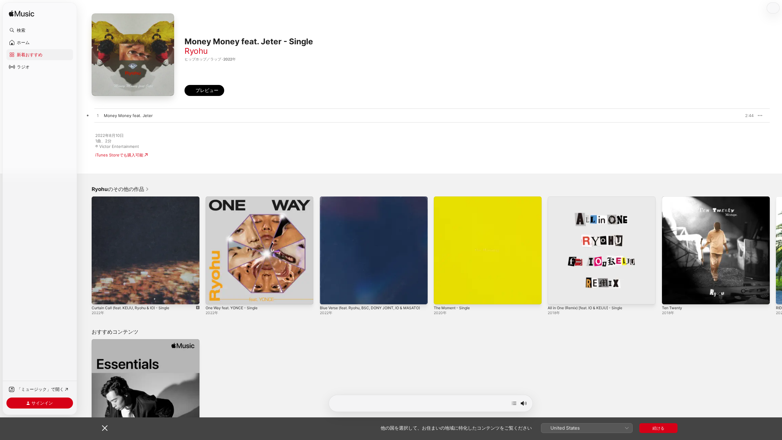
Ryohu (196, 51)
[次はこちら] (514, 403)
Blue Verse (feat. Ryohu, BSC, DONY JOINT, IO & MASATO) (366, 201)
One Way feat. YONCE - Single (235, 198)
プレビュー (746, 115)
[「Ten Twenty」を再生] (669, 296)
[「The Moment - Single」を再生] (441, 296)
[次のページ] (776, 250)
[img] (21, 13)
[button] (40, 30)
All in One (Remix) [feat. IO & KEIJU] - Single (590, 198)
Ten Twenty (673, 198)
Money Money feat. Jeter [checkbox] (128, 115)
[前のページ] (85, 250)
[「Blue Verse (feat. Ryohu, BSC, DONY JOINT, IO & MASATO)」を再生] (327, 296)
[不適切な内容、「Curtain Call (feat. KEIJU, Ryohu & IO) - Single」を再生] (99, 296)
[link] (120, 189)
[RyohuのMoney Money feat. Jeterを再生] (98, 116)
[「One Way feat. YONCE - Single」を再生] (213, 296)
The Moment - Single (454, 198)
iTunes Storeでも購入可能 (119, 154)
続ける (658, 428)
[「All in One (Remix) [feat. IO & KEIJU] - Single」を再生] (555, 296)
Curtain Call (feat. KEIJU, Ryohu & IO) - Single (135, 198)
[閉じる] (105, 428)
